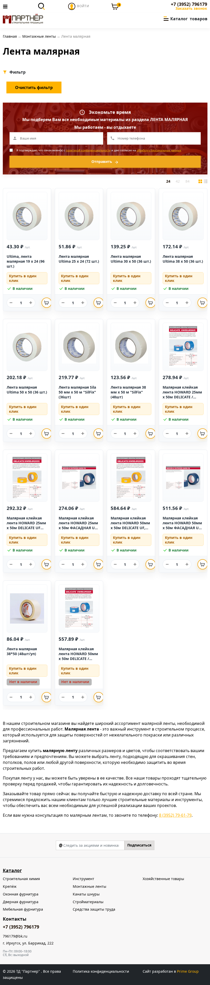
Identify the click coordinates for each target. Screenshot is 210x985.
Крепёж (10, 886)
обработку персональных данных (159, 150)
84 (187, 181)
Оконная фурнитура (20, 894)
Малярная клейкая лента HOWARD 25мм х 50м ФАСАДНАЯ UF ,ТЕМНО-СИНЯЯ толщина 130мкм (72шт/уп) (78, 530)
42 (178, 181)
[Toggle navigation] (6, 6)
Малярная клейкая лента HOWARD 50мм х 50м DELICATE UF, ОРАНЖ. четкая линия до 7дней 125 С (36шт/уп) (131, 530)
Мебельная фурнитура (23, 909)
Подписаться (139, 845)
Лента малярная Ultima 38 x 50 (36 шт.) (183, 259)
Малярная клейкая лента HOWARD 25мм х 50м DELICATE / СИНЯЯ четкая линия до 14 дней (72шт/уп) (182, 397)
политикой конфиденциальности (88, 150)
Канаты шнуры (86, 894)
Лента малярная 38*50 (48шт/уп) (22, 651)
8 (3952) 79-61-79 (175, 815)
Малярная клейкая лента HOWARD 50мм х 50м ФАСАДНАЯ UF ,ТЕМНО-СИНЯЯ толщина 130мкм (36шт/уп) (182, 530)
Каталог (12, 870)
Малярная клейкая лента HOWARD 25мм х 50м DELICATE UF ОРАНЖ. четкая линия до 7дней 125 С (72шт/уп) (27, 530)
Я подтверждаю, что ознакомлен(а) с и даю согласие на (98, 150)
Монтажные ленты (89, 886)
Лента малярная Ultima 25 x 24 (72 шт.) (79, 259)
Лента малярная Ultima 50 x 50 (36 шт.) (27, 390)
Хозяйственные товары (163, 878)
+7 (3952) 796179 (189, 4)
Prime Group (188, 971)
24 (168, 181)
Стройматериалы (88, 901)
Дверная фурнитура (20, 901)
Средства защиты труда (94, 909)
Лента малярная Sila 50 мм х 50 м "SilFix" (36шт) (77, 392)
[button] (18, 72)
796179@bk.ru (15, 936)
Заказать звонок (191, 8)
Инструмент (83, 878)
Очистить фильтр (34, 87)
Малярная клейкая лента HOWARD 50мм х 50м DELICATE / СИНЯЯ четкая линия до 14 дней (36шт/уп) (78, 658)
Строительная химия (21, 878)
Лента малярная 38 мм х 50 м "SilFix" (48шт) (128, 392)
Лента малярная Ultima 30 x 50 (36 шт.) (131, 259)
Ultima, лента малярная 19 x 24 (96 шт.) (26, 261)
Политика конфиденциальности (101, 971)
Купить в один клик (22, 278)
